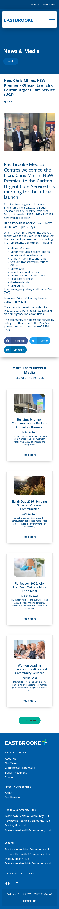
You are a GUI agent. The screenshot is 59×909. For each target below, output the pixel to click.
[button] (16, 340)
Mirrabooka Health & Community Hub (28, 863)
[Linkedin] (16, 884)
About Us (34, 4)
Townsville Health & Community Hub (27, 854)
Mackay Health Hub (17, 859)
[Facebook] (7, 884)
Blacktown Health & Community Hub (27, 849)
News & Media (49, 4)
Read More (29, 455)
